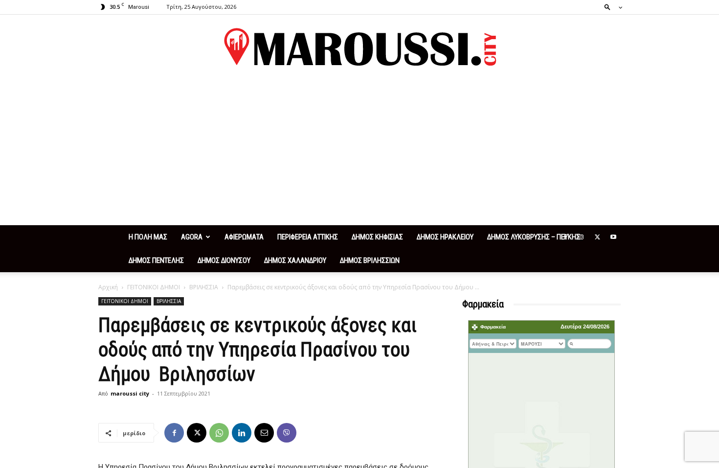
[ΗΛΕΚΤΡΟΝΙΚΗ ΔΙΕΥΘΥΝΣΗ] (264, 433)
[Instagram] (581, 237)
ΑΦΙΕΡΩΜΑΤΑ (244, 237)
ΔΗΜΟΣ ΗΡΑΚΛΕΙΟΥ (445, 237)
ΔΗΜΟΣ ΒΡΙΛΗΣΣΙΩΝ (370, 260)
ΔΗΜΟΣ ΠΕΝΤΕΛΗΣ (156, 260)
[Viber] (286, 433)
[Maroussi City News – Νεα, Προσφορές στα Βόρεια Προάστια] (359, 47)
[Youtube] (613, 237)
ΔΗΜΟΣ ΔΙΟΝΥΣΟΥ (224, 260)
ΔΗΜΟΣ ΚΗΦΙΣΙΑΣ (377, 237)
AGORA (191, 237)
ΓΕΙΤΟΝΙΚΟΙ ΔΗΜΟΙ (153, 287)
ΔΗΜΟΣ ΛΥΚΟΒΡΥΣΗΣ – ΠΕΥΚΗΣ (533, 237)
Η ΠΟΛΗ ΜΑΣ (148, 237)
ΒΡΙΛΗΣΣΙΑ (203, 287)
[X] (597, 237)
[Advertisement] (359, 151)
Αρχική (108, 287)
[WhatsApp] (219, 433)
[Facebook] (565, 237)
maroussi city (130, 393)
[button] (610, 6)
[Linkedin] (241, 433)
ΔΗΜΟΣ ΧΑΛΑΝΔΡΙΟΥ (295, 260)
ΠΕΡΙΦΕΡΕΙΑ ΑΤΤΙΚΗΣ (307, 237)
